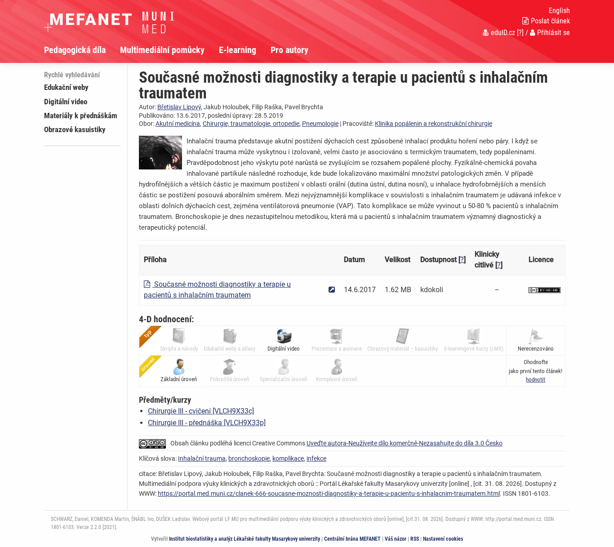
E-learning (237, 49)
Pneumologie (320, 123)
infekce (316, 458)
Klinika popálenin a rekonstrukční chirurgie (433, 123)
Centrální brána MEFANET (352, 539)
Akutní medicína (178, 123)
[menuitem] (82, 49)
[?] (520, 32)
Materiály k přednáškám (80, 115)
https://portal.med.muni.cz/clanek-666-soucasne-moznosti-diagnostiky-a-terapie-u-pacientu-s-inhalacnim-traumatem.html (329, 493)
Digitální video (65, 101)
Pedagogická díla (75, 49)
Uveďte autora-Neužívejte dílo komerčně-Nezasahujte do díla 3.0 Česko (405, 443)
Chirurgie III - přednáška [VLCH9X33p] (207, 422)
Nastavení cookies (443, 539)
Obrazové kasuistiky (75, 129)
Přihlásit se (553, 32)
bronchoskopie (249, 458)
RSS (414, 539)
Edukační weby (66, 87)
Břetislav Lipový (179, 107)
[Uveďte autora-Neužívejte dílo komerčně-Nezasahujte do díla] (545, 289)
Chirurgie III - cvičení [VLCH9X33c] (201, 411)
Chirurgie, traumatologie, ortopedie (251, 123)
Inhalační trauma (202, 458)
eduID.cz (503, 32)
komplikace (288, 458)
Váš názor (395, 539)
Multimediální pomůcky (162, 49)
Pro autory (289, 49)
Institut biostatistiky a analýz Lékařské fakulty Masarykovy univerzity (244, 539)
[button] (535, 379)
